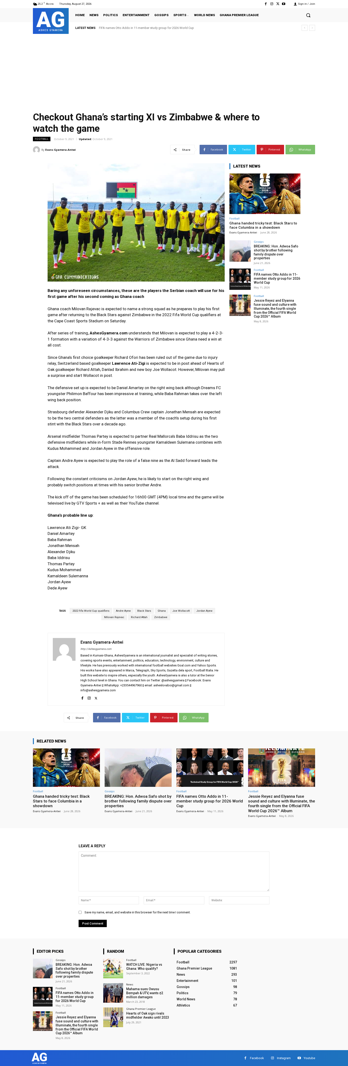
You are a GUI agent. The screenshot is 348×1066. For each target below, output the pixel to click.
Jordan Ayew (204, 610)
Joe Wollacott (181, 610)
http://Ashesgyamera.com (96, 649)
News (129, 984)
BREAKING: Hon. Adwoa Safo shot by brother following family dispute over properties (276, 252)
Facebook (257, 1058)
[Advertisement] (174, 69)
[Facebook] (266, 4)
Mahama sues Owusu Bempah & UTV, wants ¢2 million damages (144, 993)
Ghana (162, 610)
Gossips (258, 241)
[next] (312, 28)
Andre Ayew (123, 610)
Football (42, 139)
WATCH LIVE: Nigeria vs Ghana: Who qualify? (144, 966)
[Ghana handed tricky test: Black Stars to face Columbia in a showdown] (264, 193)
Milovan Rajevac (114, 617)
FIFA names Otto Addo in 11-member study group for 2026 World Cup (277, 278)
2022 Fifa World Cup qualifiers (90, 610)
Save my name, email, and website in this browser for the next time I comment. (138, 912)
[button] (308, 15)
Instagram (284, 1058)
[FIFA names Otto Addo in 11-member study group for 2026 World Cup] (240, 279)
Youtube (309, 1058)
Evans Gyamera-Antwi (60, 149)
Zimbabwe (160, 617)
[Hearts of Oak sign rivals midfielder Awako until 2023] (113, 1017)
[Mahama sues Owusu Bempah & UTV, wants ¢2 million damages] (113, 993)
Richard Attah (139, 617)
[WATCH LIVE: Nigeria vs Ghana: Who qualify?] (113, 968)
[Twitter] (278, 4)
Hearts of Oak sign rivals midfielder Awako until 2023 (147, 1015)
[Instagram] (272, 4)
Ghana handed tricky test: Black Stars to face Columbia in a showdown (263, 225)
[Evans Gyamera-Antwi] (37, 149)
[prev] (305, 28)
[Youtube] (284, 4)
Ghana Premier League (141, 1008)
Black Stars (144, 610)
